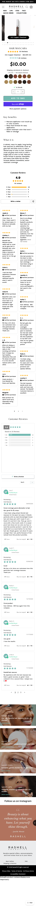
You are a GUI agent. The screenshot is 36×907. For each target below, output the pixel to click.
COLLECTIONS (21, 13)
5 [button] (9, 42)
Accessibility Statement (18, 874)
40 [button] (33, 44)
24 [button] (7, 44)
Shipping (10, 70)
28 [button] (14, 44)
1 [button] (2, 42)
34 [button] (23, 44)
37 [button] (28, 44)
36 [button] (27, 44)
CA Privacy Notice (28, 871)
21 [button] (3, 44)
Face (24, 11)
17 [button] (28, 42)
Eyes (17, 11)
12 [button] (20, 42)
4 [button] (7, 42)
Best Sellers (10, 861)
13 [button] (22, 42)
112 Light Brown (29, 82)
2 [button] (4, 42)
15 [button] (25, 42)
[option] (18, 1)
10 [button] (17, 42)
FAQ (26, 861)
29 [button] (15, 44)
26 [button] (11, 44)
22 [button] (4, 44)
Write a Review (19, 476)
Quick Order (8, 13)
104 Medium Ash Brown (20, 76)
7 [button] (12, 42)
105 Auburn (24, 76)
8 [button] (14, 42)
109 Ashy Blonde (15, 82)
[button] (28, 539)
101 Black (6, 76)
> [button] (24, 692)
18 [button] (30, 42)
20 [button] (33, 42)
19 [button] (31, 42)
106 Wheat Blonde (29, 76)
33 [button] (22, 44)
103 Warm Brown (15, 76)
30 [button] (17, 44)
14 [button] (23, 42)
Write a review (15, 201)
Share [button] (8, 539)
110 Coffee (20, 82)
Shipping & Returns (10, 863)
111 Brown (24, 82)
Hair (5, 11)
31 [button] (19, 44)
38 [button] (30, 44)
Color (18, 72)
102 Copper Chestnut (11, 76)
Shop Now (5, 723)
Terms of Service (16, 871)
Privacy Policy (6, 871)
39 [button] (31, 44)
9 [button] (15, 42)
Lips (11, 11)
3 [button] (6, 42)
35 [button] (25, 44)
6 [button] (11, 42)
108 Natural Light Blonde (11, 82)
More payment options (18, 109)
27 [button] (12, 44)
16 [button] (27, 42)
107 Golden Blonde (6, 82)
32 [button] (20, 44)
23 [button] (6, 44)
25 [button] (9, 44)
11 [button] (19, 42)
